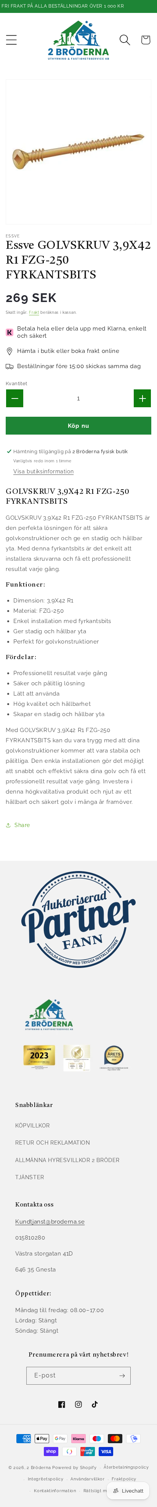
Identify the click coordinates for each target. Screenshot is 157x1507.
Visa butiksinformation (43, 471)
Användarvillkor (87, 1479)
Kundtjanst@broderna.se (50, 1221)
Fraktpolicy (124, 1479)
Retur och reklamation (52, 1143)
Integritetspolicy (46, 1479)
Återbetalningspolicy (126, 1467)
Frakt (34, 312)
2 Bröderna (39, 1467)
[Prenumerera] (122, 1376)
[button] (11, 40)
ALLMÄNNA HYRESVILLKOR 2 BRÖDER (67, 1160)
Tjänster (29, 1177)
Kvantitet (16, 383)
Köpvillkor (32, 1126)
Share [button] (22, 825)
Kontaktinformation (55, 1490)
